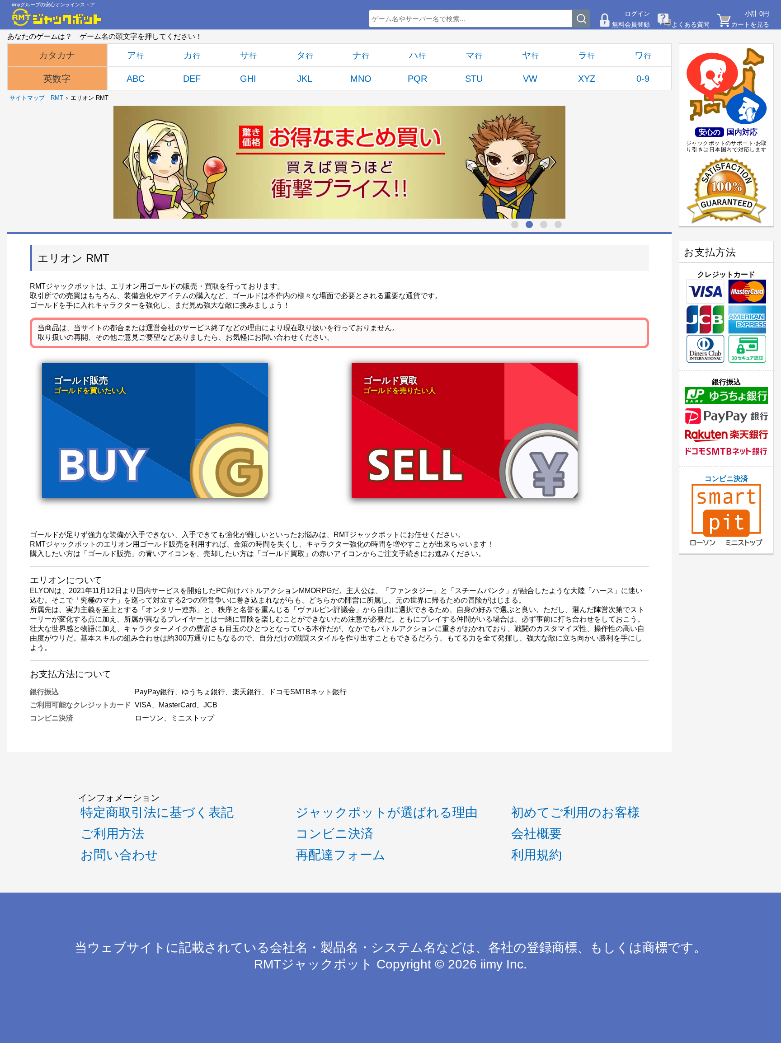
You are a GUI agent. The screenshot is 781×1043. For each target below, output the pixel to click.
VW (530, 79)
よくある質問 (691, 24)
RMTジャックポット (313, 964)
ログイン (637, 13)
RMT (57, 97)
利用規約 (536, 855)
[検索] (581, 18)
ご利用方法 (112, 834)
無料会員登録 (631, 24)
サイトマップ (27, 97)
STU (474, 79)
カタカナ (57, 55)
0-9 (642, 79)
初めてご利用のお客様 (575, 812)
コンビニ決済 (726, 478)
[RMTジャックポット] (57, 17)
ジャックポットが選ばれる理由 (387, 812)
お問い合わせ (119, 855)
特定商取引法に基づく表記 (157, 812)
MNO (361, 79)
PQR (417, 79)
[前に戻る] (126, 162)
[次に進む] (553, 162)
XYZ (586, 79)
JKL (304, 79)
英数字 (57, 79)
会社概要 (536, 834)
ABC (136, 79)
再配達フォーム (341, 855)
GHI (248, 79)
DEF (192, 79)
